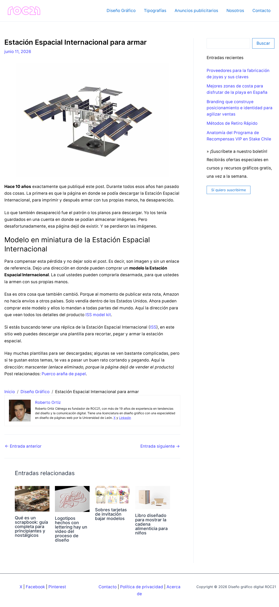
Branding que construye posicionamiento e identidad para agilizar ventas (239, 108)
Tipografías (155, 10)
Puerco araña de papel (64, 373)
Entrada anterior (23, 446)
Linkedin (125, 417)
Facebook (35, 586)
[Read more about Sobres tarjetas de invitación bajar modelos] (112, 494)
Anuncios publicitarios (196, 10)
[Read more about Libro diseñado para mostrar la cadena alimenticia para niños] (152, 497)
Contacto (261, 10)
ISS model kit (98, 314)
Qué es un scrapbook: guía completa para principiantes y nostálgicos (31, 526)
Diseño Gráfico (121, 10)
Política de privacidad (141, 586)
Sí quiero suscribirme (228, 190)
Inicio (9, 391)
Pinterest (57, 586)
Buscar (263, 43)
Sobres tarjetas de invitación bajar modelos (111, 514)
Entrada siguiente (160, 446)
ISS (153, 327)
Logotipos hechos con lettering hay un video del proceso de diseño (71, 529)
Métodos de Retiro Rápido (232, 123)
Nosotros (235, 10)
